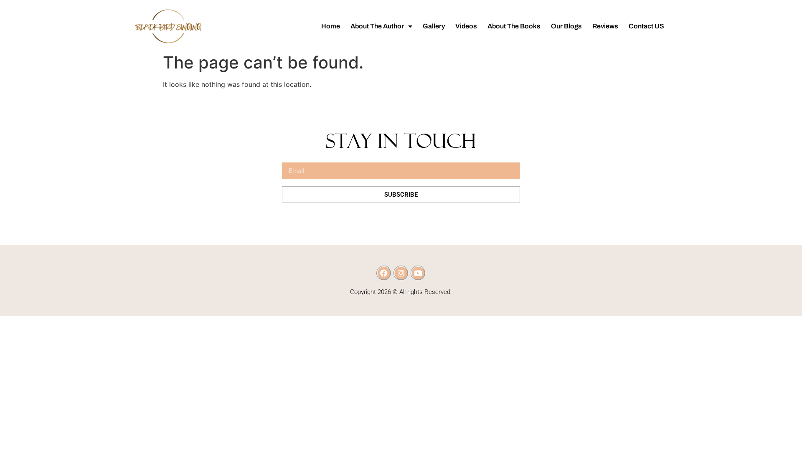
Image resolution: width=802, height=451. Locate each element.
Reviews (605, 26)
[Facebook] (383, 273)
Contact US (646, 26)
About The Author (377, 26)
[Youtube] (418, 273)
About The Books (514, 26)
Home (330, 26)
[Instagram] (401, 273)
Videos (466, 26)
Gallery (434, 26)
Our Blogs (566, 26)
